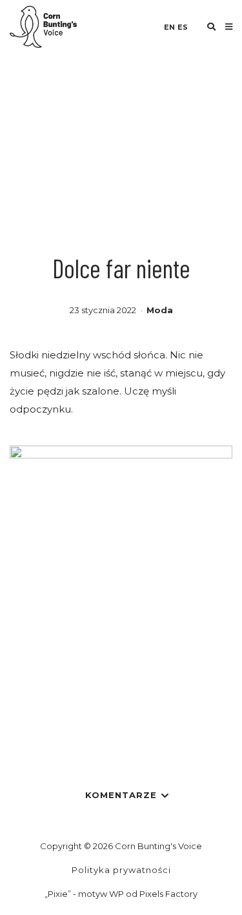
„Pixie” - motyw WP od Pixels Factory (121, 894)
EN (169, 27)
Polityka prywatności (121, 870)
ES (182, 27)
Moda (159, 310)
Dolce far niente (121, 267)
